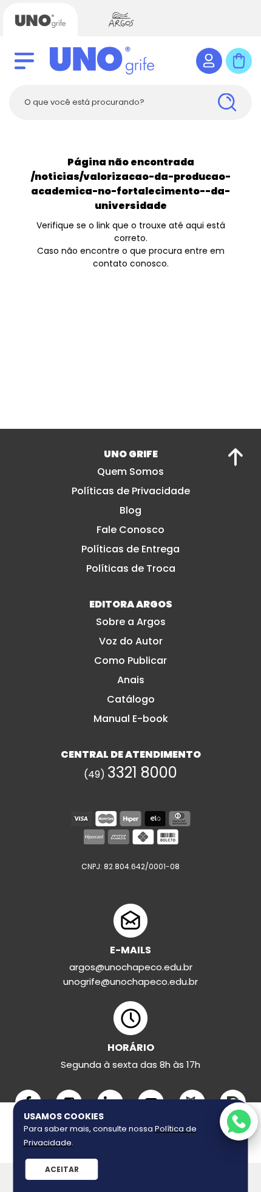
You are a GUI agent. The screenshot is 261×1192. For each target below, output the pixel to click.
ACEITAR (62, 1169)
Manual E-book (130, 719)
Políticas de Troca (130, 568)
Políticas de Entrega (130, 549)
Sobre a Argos (131, 622)
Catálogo (131, 699)
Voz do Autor (131, 641)
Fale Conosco (130, 530)
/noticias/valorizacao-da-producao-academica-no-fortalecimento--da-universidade (131, 191)
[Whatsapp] (239, 1121)
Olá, (209, 61)
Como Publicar (130, 660)
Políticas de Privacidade (131, 491)
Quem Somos (130, 471)
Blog (130, 510)
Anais (130, 680)
